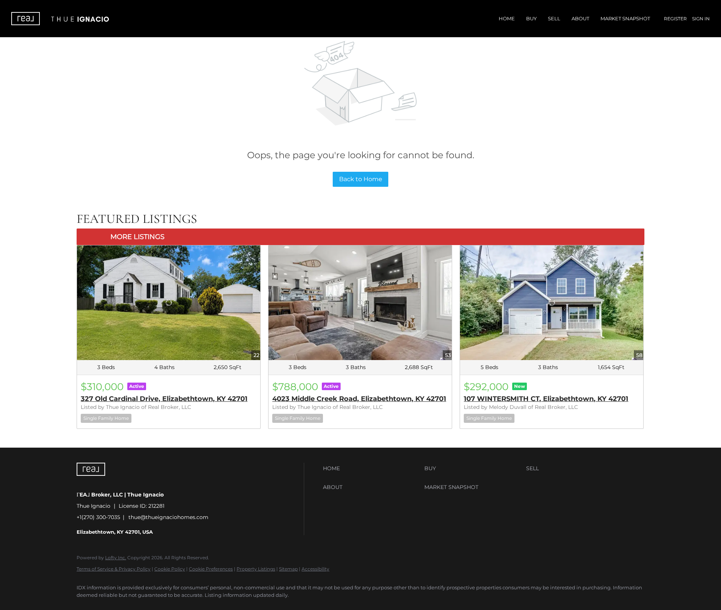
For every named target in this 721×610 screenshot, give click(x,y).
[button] (372, 468)
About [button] (580, 18)
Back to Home (360, 179)
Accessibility (315, 569)
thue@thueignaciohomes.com (168, 517)
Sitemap (288, 569)
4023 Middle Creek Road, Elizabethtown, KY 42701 (359, 399)
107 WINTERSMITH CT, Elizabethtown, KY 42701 (546, 399)
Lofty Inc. (115, 557)
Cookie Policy (169, 569)
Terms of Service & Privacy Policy (114, 569)
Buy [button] (531, 18)
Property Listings (256, 569)
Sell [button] (554, 18)
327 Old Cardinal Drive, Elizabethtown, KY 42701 (164, 399)
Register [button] (675, 18)
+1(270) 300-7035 (98, 517)
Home (507, 18)
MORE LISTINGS (137, 237)
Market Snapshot (625, 18)
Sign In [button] (701, 18)
